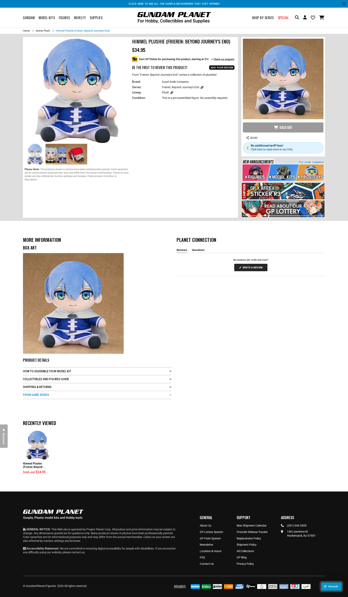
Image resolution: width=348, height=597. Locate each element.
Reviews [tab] (182, 250)
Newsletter (206, 544)
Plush (165, 92)
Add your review (221, 67)
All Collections (245, 551)
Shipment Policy (247, 544)
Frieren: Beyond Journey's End (180, 87)
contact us (78, 552)
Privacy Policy (245, 563)
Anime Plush (43, 30)
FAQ (202, 557)
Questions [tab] (198, 250)
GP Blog (242, 557)
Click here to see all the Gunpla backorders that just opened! (174, 3)
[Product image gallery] (77, 91)
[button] (322, 17)
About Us (205, 525)
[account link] (305, 18)
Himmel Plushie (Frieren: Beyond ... (34, 465)
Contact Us (207, 563)
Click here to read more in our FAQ (272, 149)
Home (26, 30)
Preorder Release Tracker (252, 532)
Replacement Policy (249, 538)
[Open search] (297, 17)
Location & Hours (211, 551)
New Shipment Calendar (252, 525)
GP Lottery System (211, 532)
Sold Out (285, 127)
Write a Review (253, 268)
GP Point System (210, 538)
